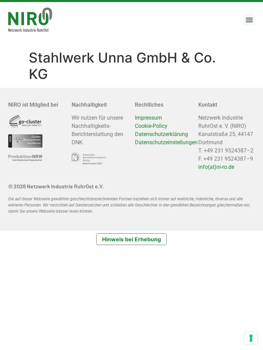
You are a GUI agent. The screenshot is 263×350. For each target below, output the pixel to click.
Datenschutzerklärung (161, 134)
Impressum (148, 118)
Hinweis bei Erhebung (131, 239)
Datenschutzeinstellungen (166, 142)
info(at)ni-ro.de (216, 167)
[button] (249, 19)
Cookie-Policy (151, 126)
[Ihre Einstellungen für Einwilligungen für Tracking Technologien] (251, 338)
